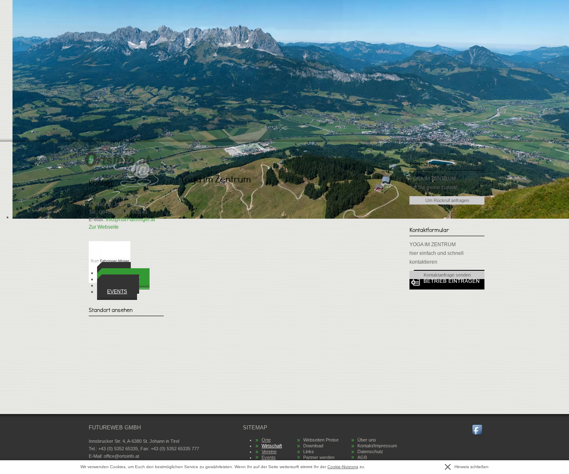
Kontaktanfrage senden (447, 274)
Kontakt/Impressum (377, 445)
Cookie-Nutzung (342, 466)
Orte (266, 439)
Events (117, 291)
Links (308, 451)
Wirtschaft (272, 445)
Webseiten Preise (321, 439)
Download (313, 445)
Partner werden (318, 457)
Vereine (269, 451)
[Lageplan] (126, 347)
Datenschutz (370, 451)
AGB (362, 457)
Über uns (366, 439)
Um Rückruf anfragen (447, 200)
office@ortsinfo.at (121, 456)
